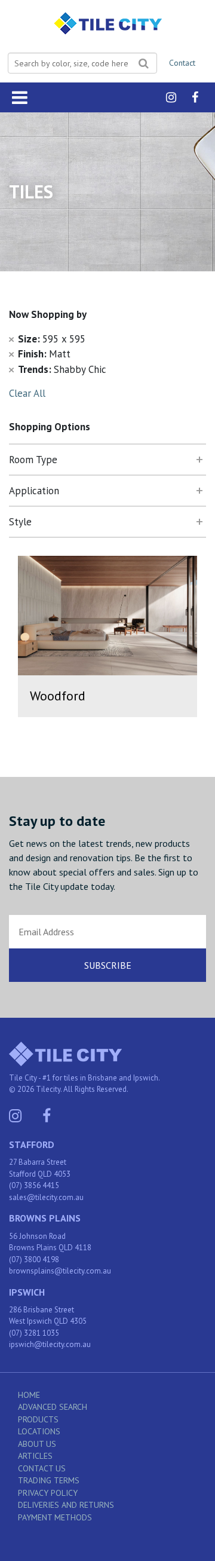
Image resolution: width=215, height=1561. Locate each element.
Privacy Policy (48, 1493)
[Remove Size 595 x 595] (11, 339)
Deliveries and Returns (66, 1505)
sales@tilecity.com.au (46, 1197)
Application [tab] (34, 490)
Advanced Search (52, 1407)
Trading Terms (48, 1480)
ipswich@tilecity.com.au (50, 1344)
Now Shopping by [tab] (48, 314)
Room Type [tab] (33, 459)
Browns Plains (45, 1218)
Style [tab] (20, 521)
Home (29, 1395)
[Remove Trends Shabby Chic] (11, 369)
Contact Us (42, 1468)
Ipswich (27, 1292)
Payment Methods (55, 1517)
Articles (35, 1456)
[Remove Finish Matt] (11, 354)
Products (38, 1419)
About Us (37, 1444)
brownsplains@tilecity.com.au (60, 1271)
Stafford (31, 1144)
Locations (39, 1431)
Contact (182, 62)
